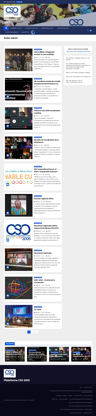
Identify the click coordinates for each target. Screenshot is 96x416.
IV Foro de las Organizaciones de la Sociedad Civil (72, 409)
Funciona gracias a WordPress (11, 400)
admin (48, 57)
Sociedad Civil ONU (31, 28)
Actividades (58, 395)
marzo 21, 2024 (39, 174)
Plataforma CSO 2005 (17, 380)
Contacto (25, 32)
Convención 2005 (47, 28)
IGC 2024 (37, 310)
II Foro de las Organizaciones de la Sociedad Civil (80, 402)
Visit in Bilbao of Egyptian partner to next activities (13, 354)
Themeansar (31, 400)
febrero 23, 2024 (40, 201)
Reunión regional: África (43, 199)
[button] (88, 30)
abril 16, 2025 (39, 145)
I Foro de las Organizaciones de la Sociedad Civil (80, 399)
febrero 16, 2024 (40, 231)
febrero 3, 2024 (40, 256)
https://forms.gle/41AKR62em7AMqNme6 (78, 51)
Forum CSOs (55, 399)
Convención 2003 (63, 28)
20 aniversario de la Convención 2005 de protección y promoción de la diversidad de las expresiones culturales (71, 391)
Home (81, 387)
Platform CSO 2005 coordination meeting (78, 72)
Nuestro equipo (88, 409)
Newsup (24, 400)
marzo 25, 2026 (40, 57)
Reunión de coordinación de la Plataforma (78, 76)
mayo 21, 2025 (39, 116)
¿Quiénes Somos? (16, 28)
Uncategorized (37, 49)
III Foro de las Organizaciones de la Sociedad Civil (80, 406)
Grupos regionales (12, 32)
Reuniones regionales (42, 253)
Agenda (65, 395)
